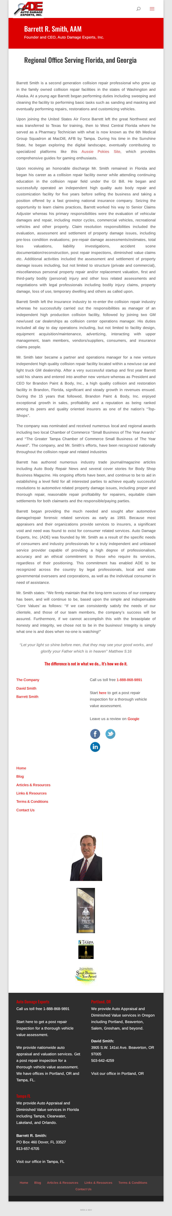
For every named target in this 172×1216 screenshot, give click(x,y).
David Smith (26, 688)
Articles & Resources (33, 785)
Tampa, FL (25, 1080)
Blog (20, 776)
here (102, 693)
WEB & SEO (86, 1210)
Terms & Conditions (32, 801)
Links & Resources (31, 793)
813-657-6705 (27, 1149)
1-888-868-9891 (129, 680)
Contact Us (25, 810)
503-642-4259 (102, 1060)
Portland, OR (60, 1073)
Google (133, 719)
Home (21, 768)
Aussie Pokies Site (101, 151)
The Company (27, 680)
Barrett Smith (27, 697)
